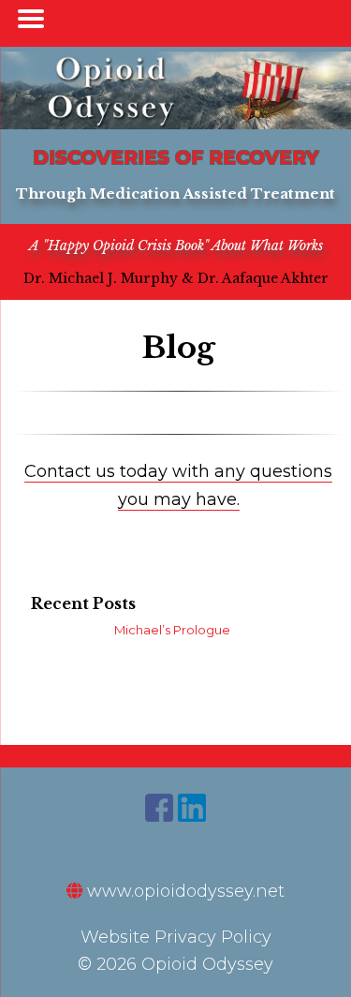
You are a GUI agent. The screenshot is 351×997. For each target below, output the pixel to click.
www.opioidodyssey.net (183, 891)
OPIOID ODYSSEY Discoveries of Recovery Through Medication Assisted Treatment (175, 90)
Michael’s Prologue (172, 629)
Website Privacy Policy (175, 937)
